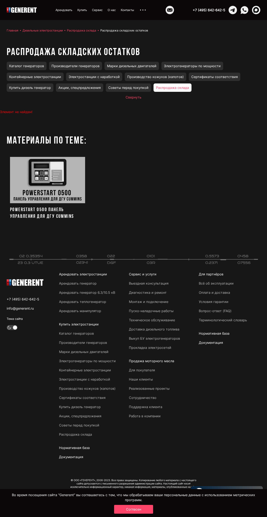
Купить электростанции (79, 324)
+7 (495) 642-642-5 (209, 10)
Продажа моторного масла (151, 361)
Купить (82, 10)
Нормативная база (74, 448)
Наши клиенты (141, 379)
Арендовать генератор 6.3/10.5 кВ (87, 292)
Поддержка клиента (145, 407)
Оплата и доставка (214, 292)
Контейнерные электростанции (35, 77)
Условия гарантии (213, 302)
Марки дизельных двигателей (131, 66)
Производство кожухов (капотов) (155, 77)
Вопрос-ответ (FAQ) (215, 311)
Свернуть (133, 97)
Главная (12, 30)
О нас (112, 10)
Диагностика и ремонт (148, 292)
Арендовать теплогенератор (82, 302)
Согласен (133, 509)
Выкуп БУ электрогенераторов (154, 338)
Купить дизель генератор (30, 88)
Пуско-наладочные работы (151, 311)
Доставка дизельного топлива (154, 329)
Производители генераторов (75, 66)
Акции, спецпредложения (79, 88)
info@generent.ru (20, 308)
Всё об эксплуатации (216, 283)
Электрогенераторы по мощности (192, 66)
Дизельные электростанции (43, 30)
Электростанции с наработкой (94, 77)
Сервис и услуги (142, 274)
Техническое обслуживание (152, 320)
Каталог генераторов (26, 66)
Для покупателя (142, 370)
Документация (71, 457)
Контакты (127, 10)
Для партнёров (211, 274)
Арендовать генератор (78, 283)
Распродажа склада (81, 30)
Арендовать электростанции (83, 274)
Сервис (97, 10)
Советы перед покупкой (128, 88)
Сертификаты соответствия (214, 77)
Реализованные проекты (149, 388)
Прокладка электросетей (150, 348)
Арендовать (63, 10)
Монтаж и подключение (148, 302)
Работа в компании (145, 416)
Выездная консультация (149, 283)
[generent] (22, 10)
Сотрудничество (142, 398)
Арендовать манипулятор (80, 311)
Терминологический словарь (223, 320)
